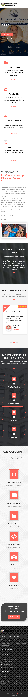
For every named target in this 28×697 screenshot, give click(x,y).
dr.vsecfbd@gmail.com (10, 667)
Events (4, 679)
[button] (11, 342)
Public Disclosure (7, 681)
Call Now (14, 617)
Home (4, 676)
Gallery (17, 681)
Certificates (18, 686)
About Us (17, 679)
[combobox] (14, 636)
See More (20, 38)
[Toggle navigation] (25, 3)
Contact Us (18, 683)
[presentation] (4, 32)
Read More (7, 38)
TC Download (6, 686)
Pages (4, 683)
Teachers (17, 676)
